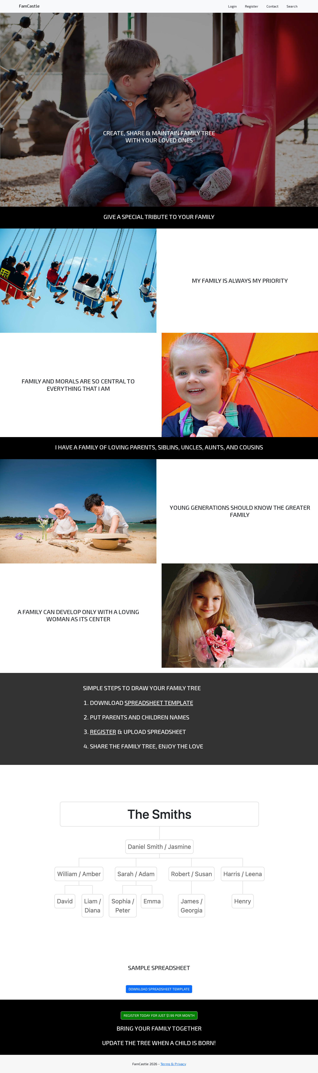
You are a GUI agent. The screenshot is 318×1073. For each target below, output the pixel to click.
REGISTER (103, 731)
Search (292, 6)
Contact (272, 6)
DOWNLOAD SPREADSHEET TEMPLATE (159, 989)
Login (232, 6)
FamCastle (29, 5)
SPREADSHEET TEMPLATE (159, 702)
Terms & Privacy (173, 1064)
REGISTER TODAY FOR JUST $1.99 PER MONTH (159, 1015)
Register (251, 6)
